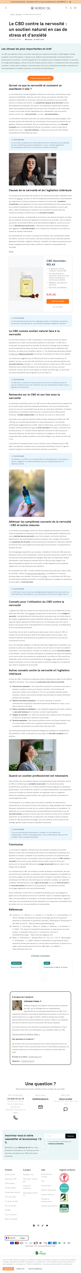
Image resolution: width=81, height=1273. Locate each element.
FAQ (42, 1181)
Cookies (54, 1245)
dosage (48, 659)
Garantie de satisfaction (49, 1206)
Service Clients (46, 1185)
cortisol (44, 576)
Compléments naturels (12, 1192)
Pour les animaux (10, 1206)
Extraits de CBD (10, 1188)
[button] (6, 8)
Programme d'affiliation (27, 1187)
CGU (35, 1245)
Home (12, 14)
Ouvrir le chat (65, 1099)
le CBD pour (21, 354)
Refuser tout (20, 1269)
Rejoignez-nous (28, 1174)
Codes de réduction (47, 1194)
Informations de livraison (46, 1175)
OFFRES (8, 1210)
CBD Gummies (10, 1183)
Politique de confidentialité (44, 1245)
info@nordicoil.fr (35, 1057)
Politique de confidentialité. (56, 1143)
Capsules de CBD (10, 1179)
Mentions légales (29, 1245)
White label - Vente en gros (30, 1180)
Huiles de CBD (10, 1174)
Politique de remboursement (46, 1200)
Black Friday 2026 (11, 1219)
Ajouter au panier (58, 301)
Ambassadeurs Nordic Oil (30, 1194)
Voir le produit (58, 307)
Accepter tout (8, 1269)
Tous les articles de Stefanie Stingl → (26, 1034)
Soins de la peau (10, 1197)
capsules (31, 613)
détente (20, 198)
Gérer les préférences (35, 1269)
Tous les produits (10, 1214)
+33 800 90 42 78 (27, 1061)
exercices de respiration (36, 573)
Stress (11, 251)
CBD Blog (18, 14)
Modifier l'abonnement (48, 1190)
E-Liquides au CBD (11, 1201)
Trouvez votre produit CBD (40, 78)
